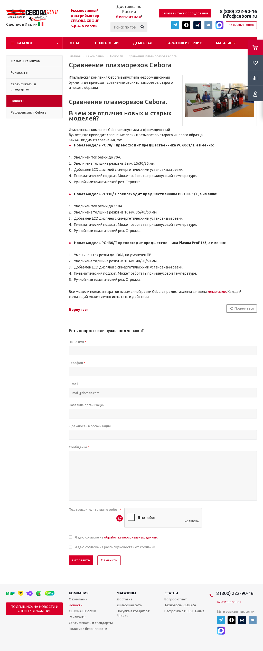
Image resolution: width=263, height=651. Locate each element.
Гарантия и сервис (184, 43)
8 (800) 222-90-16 (238, 11)
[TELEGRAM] (175, 25)
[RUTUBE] (197, 25)
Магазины (226, 43)
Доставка (124, 599)
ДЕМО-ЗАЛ (142, 43)
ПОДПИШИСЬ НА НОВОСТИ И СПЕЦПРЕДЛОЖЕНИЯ (34, 608)
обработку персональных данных (131, 537)
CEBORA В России (82, 611)
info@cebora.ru (240, 15)
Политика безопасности (88, 628)
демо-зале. (217, 292)
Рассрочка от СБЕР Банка (184, 611)
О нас (75, 43)
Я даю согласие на (116, 537)
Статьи (171, 593)
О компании (78, 599)
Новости (75, 605)
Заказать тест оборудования (185, 13)
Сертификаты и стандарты (91, 623)
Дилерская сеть (129, 605)
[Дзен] (186, 25)
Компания (79, 593)
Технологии (106, 43)
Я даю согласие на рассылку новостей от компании (115, 547)
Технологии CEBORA (180, 605)
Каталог (25, 43)
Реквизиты (77, 617)
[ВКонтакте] (208, 25)
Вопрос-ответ (175, 599)
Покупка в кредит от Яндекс (133, 613)
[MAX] (219, 25)
